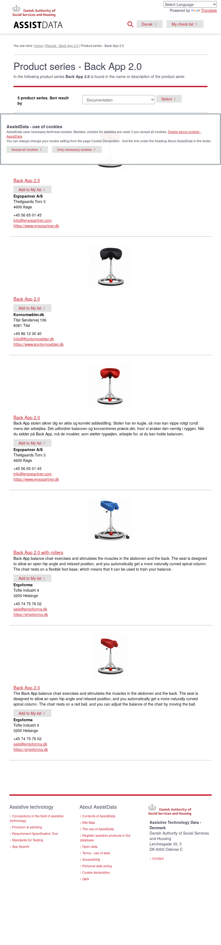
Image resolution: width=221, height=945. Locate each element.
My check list (183, 24)
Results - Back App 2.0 (61, 45)
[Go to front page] (43, 26)
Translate (209, 10)
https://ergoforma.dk (30, 614)
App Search (20, 846)
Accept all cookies (25, 149)
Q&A (85, 878)
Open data (90, 846)
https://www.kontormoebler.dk (38, 344)
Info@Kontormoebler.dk (33, 338)
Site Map (88, 822)
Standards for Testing (27, 840)
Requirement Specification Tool (35, 833)
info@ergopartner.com (32, 220)
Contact (158, 858)
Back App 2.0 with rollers (38, 552)
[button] (132, 23)
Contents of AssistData (98, 816)
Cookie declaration (96, 872)
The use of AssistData (98, 829)
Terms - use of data (96, 853)
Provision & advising (27, 827)
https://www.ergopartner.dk (36, 225)
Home (38, 45)
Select (166, 98)
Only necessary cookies (74, 149)
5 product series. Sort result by (43, 100)
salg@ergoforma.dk (30, 609)
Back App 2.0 (26, 180)
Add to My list (30, 189)
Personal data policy (97, 865)
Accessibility (91, 859)
